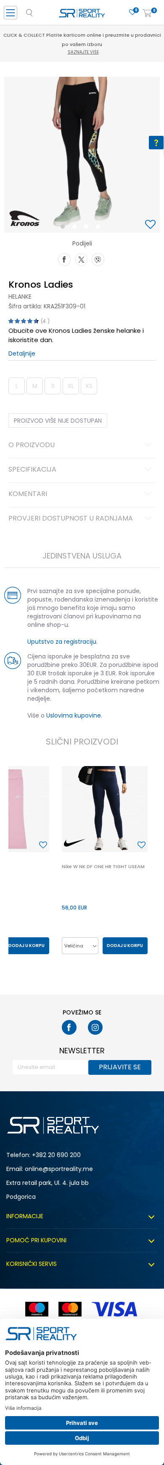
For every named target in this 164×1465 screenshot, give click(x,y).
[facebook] (69, 1027)
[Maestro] (36, 1309)
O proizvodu (31, 445)
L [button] (17, 386)
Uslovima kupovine (73, 715)
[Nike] (74, 843)
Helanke (20, 296)
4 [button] (100, 228)
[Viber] (98, 258)
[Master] (70, 1309)
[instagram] (95, 1027)
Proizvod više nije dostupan (58, 420)
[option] (82, 155)
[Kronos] (24, 218)
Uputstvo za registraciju (61, 641)
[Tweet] (81, 258)
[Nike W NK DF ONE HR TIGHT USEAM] (105, 809)
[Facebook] (64, 258)
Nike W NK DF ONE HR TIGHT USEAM (103, 866)
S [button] (53, 386)
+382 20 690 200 (56, 1155)
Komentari (27, 494)
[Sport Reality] (82, 15)
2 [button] (76, 228)
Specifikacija (32, 470)
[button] (151, 225)
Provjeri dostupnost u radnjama (70, 519)
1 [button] (64, 228)
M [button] (34, 386)
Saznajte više (83, 52)
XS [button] (89, 386)
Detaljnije (21, 353)
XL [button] (71, 386)
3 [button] (88, 228)
